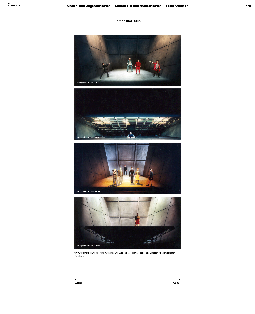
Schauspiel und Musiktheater (138, 6)
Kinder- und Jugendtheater (88, 6)
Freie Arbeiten (177, 6)
